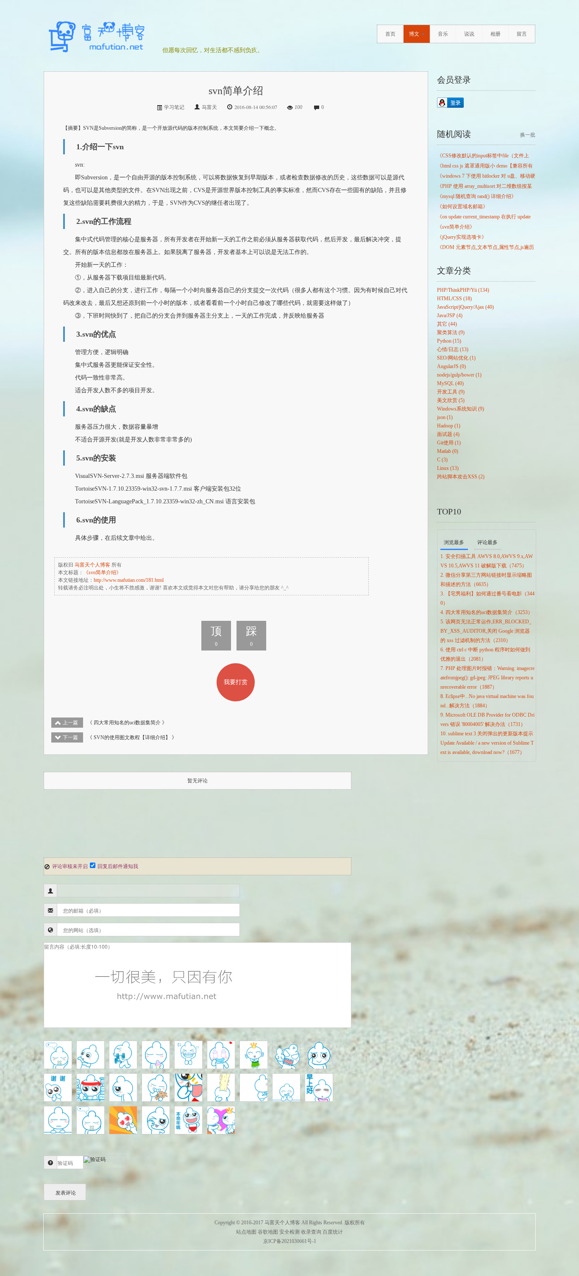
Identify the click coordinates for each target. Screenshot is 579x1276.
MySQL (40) (450, 383)
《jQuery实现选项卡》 (462, 237)
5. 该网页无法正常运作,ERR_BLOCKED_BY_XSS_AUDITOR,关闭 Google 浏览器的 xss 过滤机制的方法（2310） (486, 631)
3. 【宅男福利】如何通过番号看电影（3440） (487, 598)
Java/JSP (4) (449, 315)
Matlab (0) (447, 451)
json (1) (445, 417)
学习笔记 (174, 107)
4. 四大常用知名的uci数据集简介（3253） (486, 612)
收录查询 (311, 1232)
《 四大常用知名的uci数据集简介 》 (115, 723)
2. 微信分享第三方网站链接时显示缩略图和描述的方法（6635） (486, 579)
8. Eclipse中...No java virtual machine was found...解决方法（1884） (487, 701)
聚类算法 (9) (451, 332)
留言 (522, 34)
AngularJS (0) (451, 366)
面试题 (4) (448, 434)
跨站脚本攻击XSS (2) (460, 477)
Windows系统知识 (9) (460, 409)
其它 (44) (447, 324)
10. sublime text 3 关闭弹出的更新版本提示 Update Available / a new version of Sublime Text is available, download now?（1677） (487, 743)
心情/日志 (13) (452, 349)
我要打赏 (236, 682)
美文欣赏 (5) (451, 400)
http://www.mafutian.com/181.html (129, 580)
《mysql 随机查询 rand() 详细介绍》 (476, 196)
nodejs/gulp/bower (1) (459, 375)
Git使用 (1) (449, 443)
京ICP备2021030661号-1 (289, 1241)
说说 (469, 34)
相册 (495, 34)
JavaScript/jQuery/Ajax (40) (465, 307)
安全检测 (289, 1232)
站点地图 (246, 1232)
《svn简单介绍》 (102, 572)
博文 (414, 34)
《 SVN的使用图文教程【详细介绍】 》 (120, 737)
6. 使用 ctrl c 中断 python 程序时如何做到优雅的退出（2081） (485, 654)
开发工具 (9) (451, 392)
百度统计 (333, 1232)
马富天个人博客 (92, 565)
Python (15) (449, 341)
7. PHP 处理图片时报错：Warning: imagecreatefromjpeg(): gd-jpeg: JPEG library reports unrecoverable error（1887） (487, 677)
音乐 (443, 34)
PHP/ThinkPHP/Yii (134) (463, 290)
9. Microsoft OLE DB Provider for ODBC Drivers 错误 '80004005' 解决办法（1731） (487, 719)
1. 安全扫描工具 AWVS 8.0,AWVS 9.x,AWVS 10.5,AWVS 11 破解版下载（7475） (486, 561)
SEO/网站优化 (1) (456, 358)
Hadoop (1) (448, 426)
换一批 (527, 135)
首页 (390, 34)
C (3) (442, 460)
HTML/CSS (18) (454, 299)
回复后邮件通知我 (117, 866)
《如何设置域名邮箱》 (462, 206)
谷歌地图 (268, 1232)
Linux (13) (448, 468)
